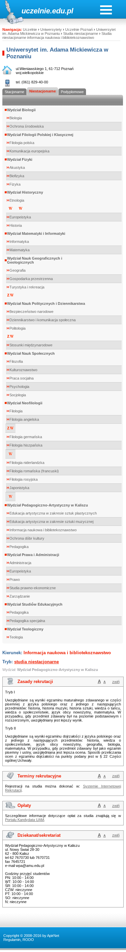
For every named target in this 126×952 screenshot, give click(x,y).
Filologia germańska (25, 437)
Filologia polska (21, 143)
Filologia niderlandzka (26, 463)
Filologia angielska (24, 419)
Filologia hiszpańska (25, 445)
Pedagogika (19, 547)
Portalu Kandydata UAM (24, 820)
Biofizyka (16, 176)
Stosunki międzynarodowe (30, 345)
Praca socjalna (21, 378)
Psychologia (19, 387)
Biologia (15, 118)
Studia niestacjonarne (80, 33)
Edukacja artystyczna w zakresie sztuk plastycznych (53, 513)
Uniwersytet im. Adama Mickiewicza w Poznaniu (59, 31)
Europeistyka (20, 217)
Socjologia (17, 395)
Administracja (20, 563)
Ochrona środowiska (26, 126)
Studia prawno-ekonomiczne (32, 588)
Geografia (17, 270)
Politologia (17, 328)
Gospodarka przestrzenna (31, 279)
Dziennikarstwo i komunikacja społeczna (42, 320)
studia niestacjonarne (36, 661)
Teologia (16, 637)
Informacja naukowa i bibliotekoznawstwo (43, 530)
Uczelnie (30, 29)
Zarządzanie (19, 596)
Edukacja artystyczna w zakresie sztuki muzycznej (51, 522)
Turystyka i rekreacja (26, 287)
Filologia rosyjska (23, 479)
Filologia (16, 411)
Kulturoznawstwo (23, 370)
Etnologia (16, 200)
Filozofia (16, 361)
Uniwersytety (51, 29)
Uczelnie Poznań (79, 29)
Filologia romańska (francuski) (34, 471)
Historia (15, 225)
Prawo (14, 579)
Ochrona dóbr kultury (26, 538)
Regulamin (11, 940)
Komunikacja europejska (29, 151)
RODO (28, 940)
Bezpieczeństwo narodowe (31, 312)
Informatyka (19, 242)
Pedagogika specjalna (27, 621)
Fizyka (14, 184)
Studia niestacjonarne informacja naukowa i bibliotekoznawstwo (57, 35)
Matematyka (19, 250)
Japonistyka (19, 488)
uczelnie (36, 11)
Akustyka (17, 167)
